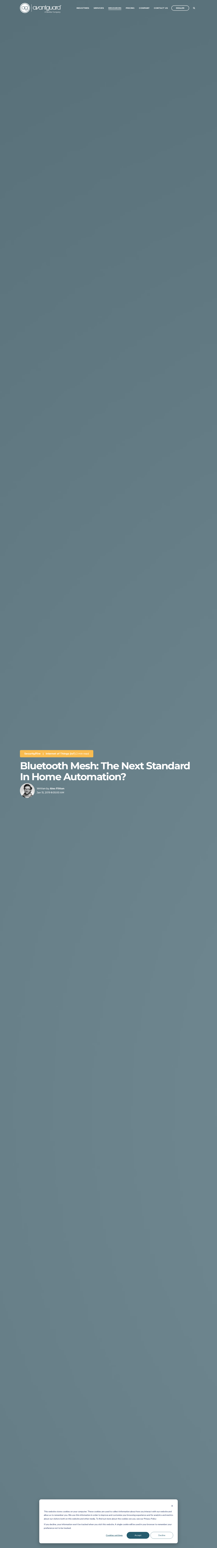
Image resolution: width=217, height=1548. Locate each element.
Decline (161, 1535)
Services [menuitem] (99, 8)
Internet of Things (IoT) (61, 753)
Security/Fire (32, 753)
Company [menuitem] (144, 8)
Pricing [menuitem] (130, 8)
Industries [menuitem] (82, 8)
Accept (138, 1535)
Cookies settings (114, 1535)
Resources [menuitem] (114, 8)
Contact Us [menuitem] (161, 8)
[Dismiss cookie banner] (172, 1506)
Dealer (180, 8)
